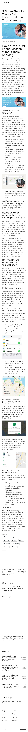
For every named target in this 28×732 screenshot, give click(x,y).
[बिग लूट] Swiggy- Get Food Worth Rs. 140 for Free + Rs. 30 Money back (11, 686)
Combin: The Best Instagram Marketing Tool (21, 571)
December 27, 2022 (23, 658)
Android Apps (12, 41)
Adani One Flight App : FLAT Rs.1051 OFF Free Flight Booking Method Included (9, 658)
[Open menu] (25, 2)
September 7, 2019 (23, 677)
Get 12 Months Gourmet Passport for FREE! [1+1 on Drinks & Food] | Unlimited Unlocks (10, 677)
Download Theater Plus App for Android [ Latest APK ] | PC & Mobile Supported (10, 668)
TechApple (5, 2)
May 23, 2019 (24, 686)
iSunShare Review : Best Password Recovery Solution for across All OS (8, 572)
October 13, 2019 (24, 667)
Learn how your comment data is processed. (12, 639)
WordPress (23, 729)
